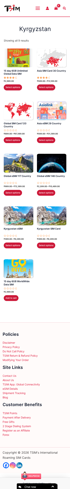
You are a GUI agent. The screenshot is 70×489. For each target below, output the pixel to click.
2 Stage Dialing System (17, 426)
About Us (8, 380)
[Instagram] (13, 465)
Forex (6, 434)
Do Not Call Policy (13, 351)
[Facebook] (6, 465)
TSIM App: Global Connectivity (21, 384)
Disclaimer (9, 342)
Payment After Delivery (17, 417)
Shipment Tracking (14, 393)
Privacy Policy (11, 347)
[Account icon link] (47, 8)
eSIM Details (10, 388)
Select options (13, 87)
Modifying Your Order (16, 360)
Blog (5, 397)
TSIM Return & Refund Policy (20, 355)
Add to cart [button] (11, 298)
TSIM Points (10, 413)
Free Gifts (8, 421)
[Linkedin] (19, 465)
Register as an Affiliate (16, 430)
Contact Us (9, 375)
